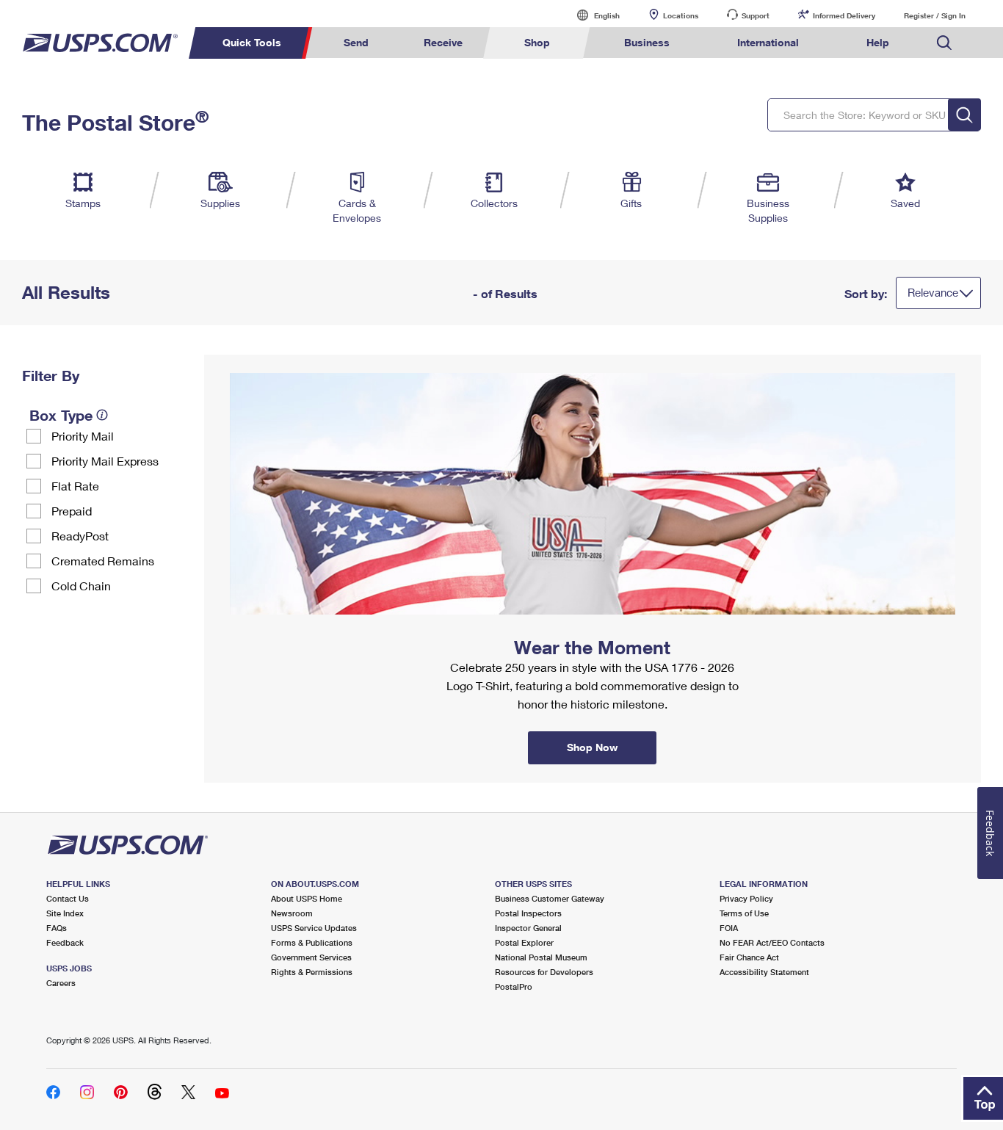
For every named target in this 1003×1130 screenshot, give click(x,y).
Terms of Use (744, 913)
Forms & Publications (311, 942)
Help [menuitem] (877, 42)
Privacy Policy (746, 898)
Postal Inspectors (528, 913)
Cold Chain (81, 586)
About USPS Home (306, 898)
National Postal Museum (541, 957)
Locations (680, 15)
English (592, 15)
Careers (61, 983)
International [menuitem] (768, 42)
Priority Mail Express (105, 461)
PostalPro (513, 986)
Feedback (65, 942)
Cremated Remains (102, 561)
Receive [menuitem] (443, 42)
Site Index (65, 913)
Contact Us (67, 898)
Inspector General (528, 927)
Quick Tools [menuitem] (251, 42)
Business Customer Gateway (549, 898)
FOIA (729, 927)
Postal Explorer (524, 942)
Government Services (311, 957)
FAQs (56, 927)
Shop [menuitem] (537, 42)
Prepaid (71, 511)
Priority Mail (82, 436)
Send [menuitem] (356, 42)
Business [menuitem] (647, 42)
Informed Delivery (844, 15)
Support (756, 15)
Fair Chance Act (749, 957)
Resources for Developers (544, 972)
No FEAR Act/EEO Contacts (772, 942)
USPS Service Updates (314, 927)
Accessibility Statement (764, 972)
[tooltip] (102, 415)
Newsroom (292, 913)
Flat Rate (75, 486)
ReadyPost (80, 536)
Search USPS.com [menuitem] (944, 43)
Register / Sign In (935, 15)
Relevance (933, 292)
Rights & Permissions (311, 972)
